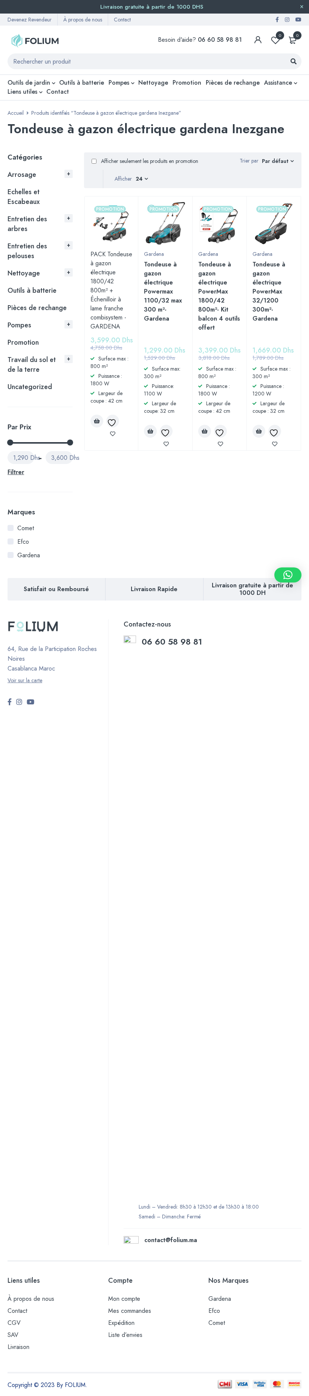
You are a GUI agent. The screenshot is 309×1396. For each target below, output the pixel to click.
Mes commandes (129, 1310)
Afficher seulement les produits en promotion (148, 161)
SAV (13, 1335)
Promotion (23, 342)
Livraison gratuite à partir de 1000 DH (252, 589)
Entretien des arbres (27, 224)
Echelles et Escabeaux (24, 197)
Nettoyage (24, 273)
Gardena (28, 555)
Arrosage (22, 174)
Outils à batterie (32, 290)
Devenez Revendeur (30, 19)
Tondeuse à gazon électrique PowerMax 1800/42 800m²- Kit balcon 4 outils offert (219, 296)
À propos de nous (82, 19)
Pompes (19, 325)
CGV (14, 1322)
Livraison (18, 1347)
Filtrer (16, 472)
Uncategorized (30, 387)
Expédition (121, 1322)
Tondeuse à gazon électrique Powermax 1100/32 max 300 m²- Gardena (163, 291)
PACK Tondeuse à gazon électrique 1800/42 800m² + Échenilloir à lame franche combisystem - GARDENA (111, 290)
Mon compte (124, 1298)
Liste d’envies (125, 1335)
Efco (23, 541)
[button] (287, 574)
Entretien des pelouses (27, 251)
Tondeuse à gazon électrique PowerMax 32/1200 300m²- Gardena (268, 291)
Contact (122, 19)
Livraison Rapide (154, 589)
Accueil (16, 113)
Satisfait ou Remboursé (56, 589)
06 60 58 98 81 (173, 642)
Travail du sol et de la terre (32, 364)
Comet (25, 528)
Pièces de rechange (37, 308)
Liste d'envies (280, 35)
